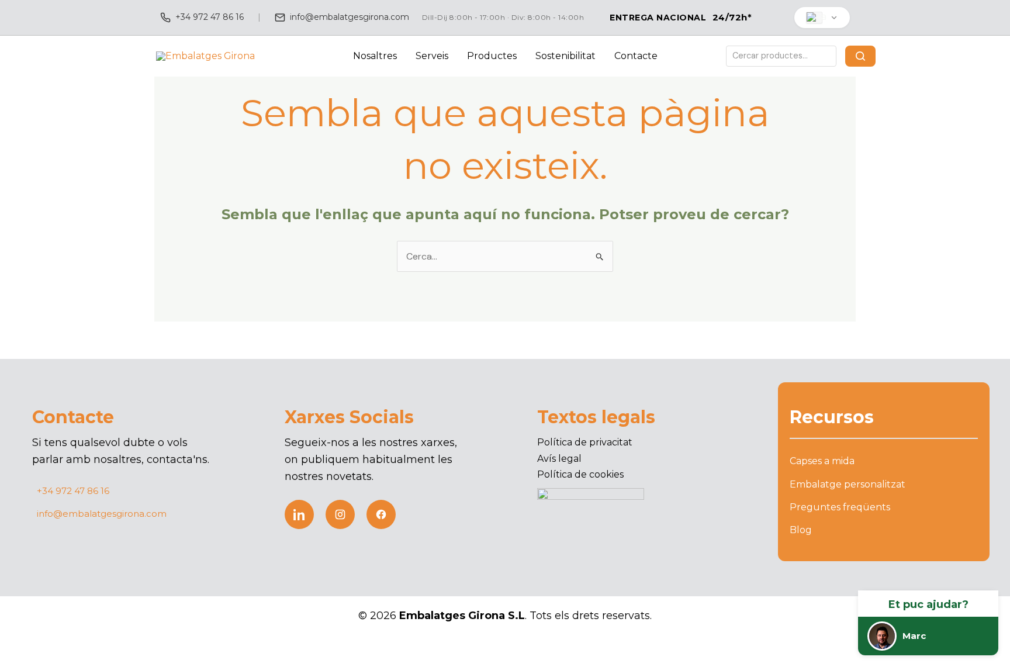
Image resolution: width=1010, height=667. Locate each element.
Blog (801, 529)
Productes (492, 55)
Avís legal (559, 458)
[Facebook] (381, 514)
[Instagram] (340, 514)
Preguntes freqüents (840, 507)
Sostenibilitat (565, 55)
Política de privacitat (584, 442)
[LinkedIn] (299, 514)
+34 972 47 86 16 (209, 17)
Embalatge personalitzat (847, 484)
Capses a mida (822, 460)
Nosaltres (375, 55)
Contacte (636, 55)
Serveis (432, 55)
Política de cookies (580, 474)
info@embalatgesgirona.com (349, 17)
